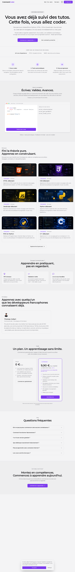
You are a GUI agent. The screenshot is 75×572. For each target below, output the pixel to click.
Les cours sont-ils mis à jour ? (22, 453)
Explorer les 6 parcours (36, 246)
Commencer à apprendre (27, 40)
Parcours (56, 2)
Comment (8, 2)
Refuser (50, 567)
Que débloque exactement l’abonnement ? (26, 442)
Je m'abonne (50, 397)
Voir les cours (48, 2)
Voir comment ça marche (48, 40)
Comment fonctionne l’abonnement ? (24, 432)
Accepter (34, 567)
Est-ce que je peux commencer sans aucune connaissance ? (31, 427)
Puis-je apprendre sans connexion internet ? (26, 448)
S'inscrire (68, 2)
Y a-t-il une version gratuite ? (21, 437)
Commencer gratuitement (25, 381)
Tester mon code (21, 129)
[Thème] (62, 2)
